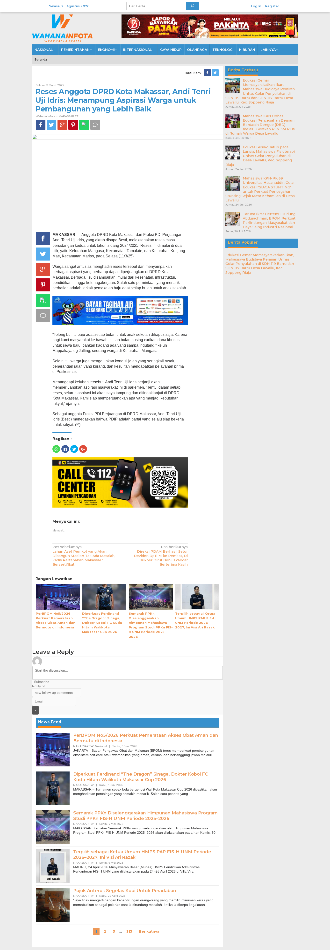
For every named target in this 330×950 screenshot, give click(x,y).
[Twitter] (215, 73)
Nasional (101, 746)
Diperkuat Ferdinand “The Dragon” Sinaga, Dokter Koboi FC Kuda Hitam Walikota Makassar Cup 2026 (102, 623)
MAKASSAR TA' (69, 116)
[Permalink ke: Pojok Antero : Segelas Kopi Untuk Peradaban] (53, 904)
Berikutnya (149, 931)
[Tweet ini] (51, 125)
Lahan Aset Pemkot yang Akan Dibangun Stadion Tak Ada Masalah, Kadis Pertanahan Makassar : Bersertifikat (83, 556)
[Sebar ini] (40, 125)
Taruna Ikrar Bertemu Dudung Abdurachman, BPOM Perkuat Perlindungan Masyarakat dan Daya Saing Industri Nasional (269, 220)
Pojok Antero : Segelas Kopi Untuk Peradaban (124, 890)
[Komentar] (95, 125)
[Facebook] (208, 73)
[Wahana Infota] (62, 28)
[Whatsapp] (84, 125)
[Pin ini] (73, 125)
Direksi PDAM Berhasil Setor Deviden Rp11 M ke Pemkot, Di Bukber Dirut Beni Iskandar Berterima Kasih (161, 556)
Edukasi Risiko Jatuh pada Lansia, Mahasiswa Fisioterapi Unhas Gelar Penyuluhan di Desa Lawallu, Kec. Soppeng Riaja (260, 156)
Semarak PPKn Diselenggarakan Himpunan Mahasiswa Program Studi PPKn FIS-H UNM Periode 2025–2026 (145, 815)
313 (129, 931)
